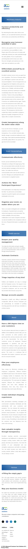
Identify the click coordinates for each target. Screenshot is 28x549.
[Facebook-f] (7, 522)
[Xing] (15, 522)
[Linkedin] (11, 522)
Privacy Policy (4, 547)
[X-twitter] (3, 522)
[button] (22, 7)
